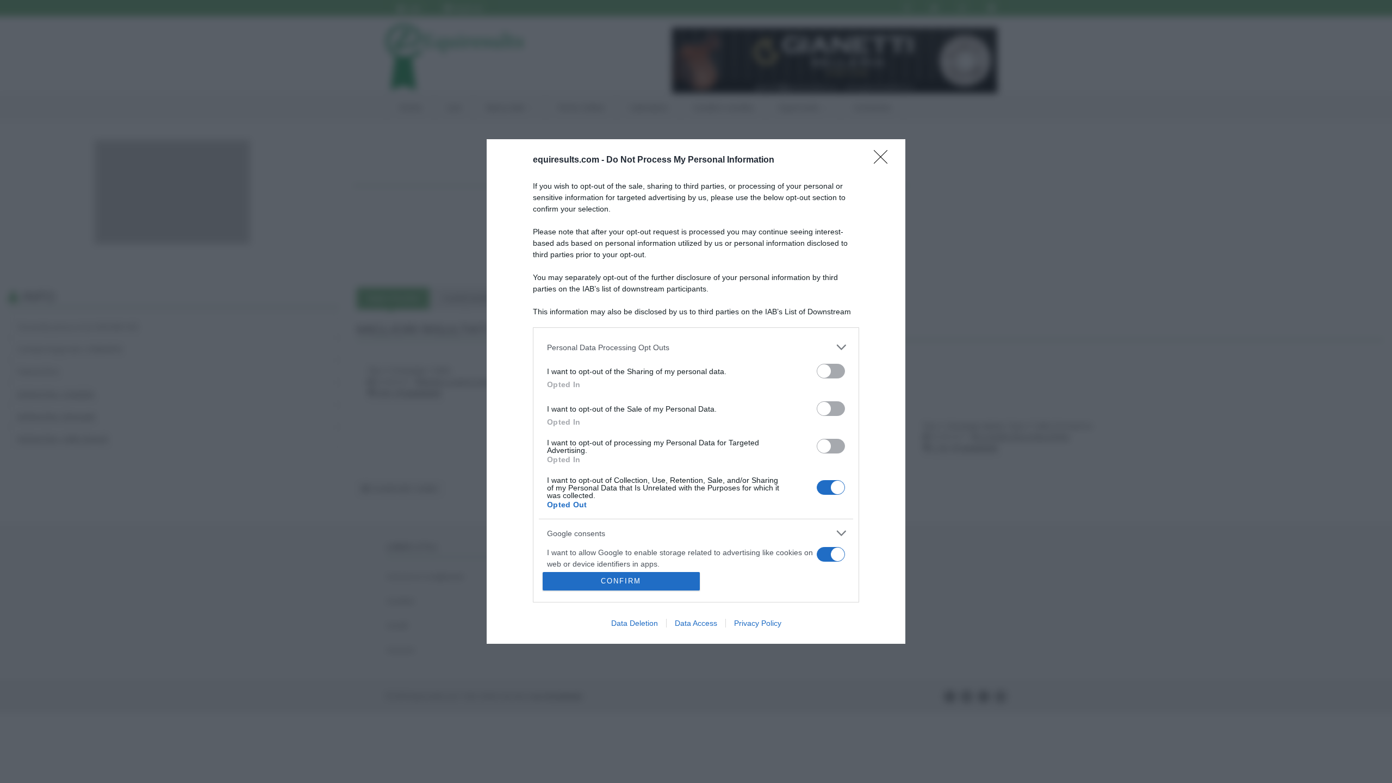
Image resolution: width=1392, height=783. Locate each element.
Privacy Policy (757, 623)
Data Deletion (634, 623)
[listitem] (696, 347)
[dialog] (696, 391)
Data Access (696, 623)
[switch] (831, 371)
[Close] (884, 160)
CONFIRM (621, 581)
